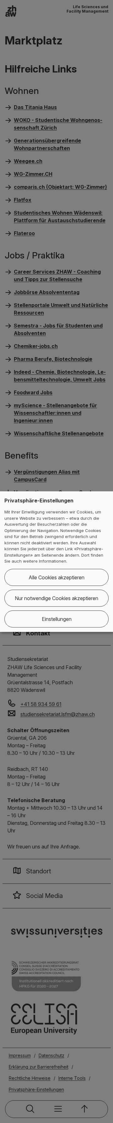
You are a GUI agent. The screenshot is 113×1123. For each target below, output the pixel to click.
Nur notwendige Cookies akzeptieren (56, 598)
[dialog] (56, 561)
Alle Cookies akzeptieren (56, 577)
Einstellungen (57, 619)
